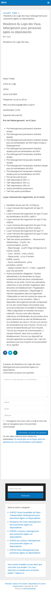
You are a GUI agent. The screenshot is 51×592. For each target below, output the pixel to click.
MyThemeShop (29, 589)
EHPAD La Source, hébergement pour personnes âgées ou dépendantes (24, 534)
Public (8, 37)
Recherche (25, 496)
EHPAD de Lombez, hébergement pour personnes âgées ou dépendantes (25, 543)
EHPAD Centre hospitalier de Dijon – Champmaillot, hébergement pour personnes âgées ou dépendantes (26, 515)
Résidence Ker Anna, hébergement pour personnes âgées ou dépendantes (25, 525)
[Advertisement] (21, 61)
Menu (4, 2)
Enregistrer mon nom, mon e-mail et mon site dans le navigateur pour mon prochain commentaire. (25, 424)
